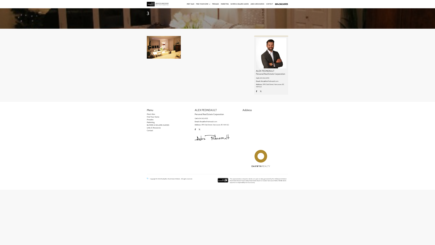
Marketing (225, 4)
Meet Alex (190, 4)
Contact (269, 4)
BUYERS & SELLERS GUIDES (240, 4)
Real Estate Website (174, 179)
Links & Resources (257, 4)
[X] (261, 91)
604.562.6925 (264, 78)
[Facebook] (256, 91)
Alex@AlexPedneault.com (269, 81)
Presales (215, 4)
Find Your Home (202, 4)
